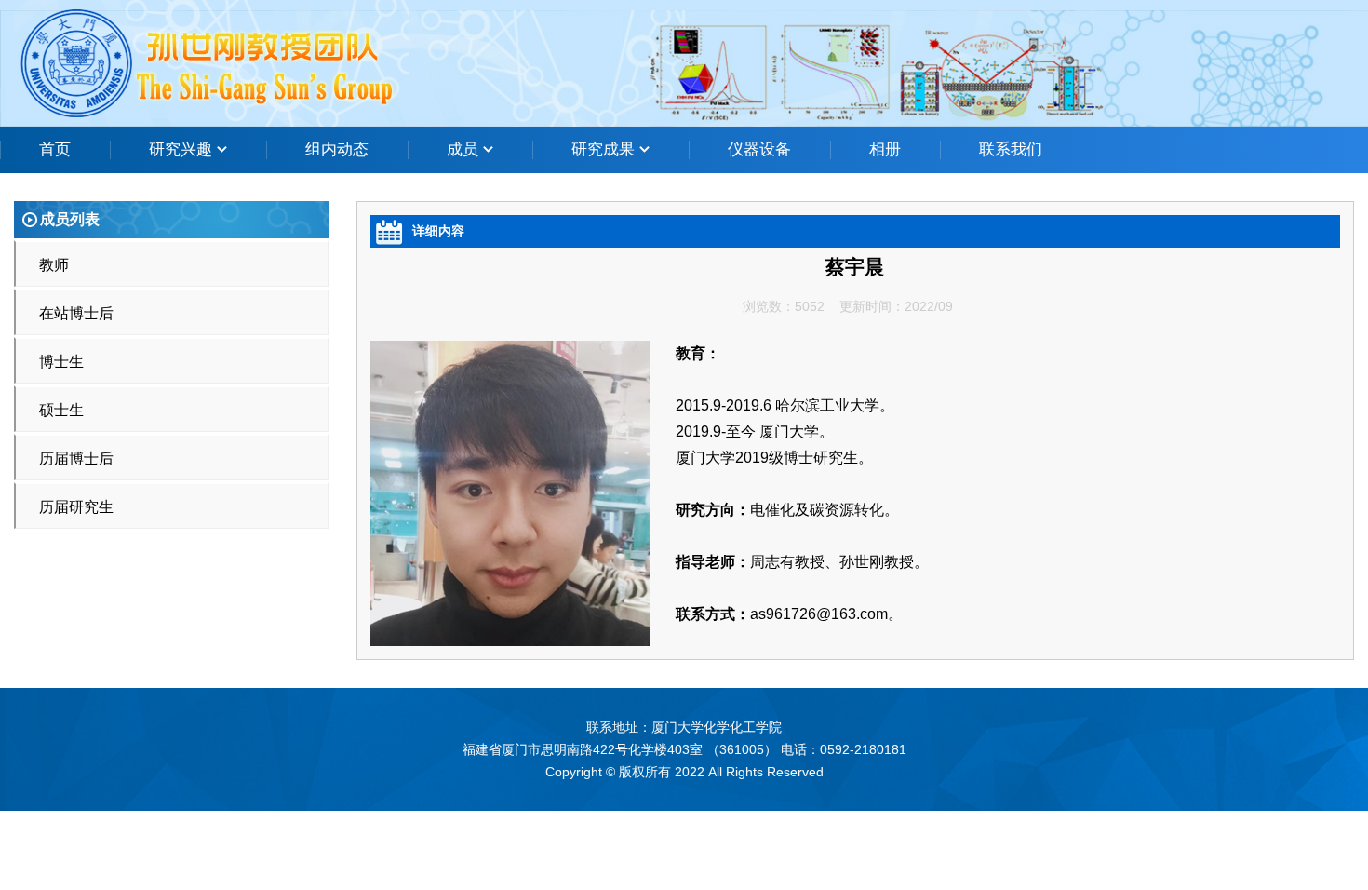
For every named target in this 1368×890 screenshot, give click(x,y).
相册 (885, 149)
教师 (54, 265)
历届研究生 (76, 507)
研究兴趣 (183, 149)
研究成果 (605, 149)
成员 (465, 149)
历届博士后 (76, 458)
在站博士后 (76, 313)
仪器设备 (759, 149)
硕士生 (61, 410)
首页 (55, 149)
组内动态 (337, 149)
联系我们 (1010, 149)
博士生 (61, 362)
